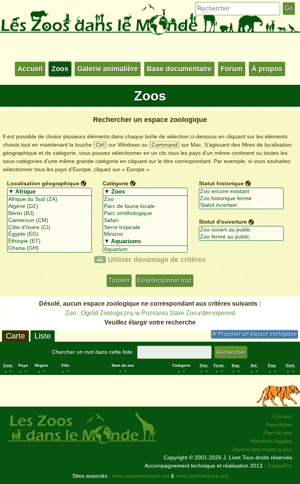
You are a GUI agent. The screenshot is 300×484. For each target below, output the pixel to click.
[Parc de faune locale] (145, 206)
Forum (232, 69)
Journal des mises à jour (262, 449)
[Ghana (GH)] (49, 248)
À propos (267, 69)
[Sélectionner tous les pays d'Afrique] (49, 192)
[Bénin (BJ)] (49, 213)
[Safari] (145, 220)
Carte (15, 336)
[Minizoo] (145, 234)
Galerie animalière (107, 69)
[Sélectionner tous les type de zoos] (145, 192)
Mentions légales (271, 441)
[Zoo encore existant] (241, 191)
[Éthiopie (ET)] (49, 241)
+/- (100, 259)
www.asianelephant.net (140, 476)
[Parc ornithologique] (145, 213)
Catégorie (116, 183)
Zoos (60, 69)
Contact (282, 416)
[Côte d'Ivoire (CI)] (49, 227)
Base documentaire (179, 69)
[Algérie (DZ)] (49, 206)
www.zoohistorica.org (202, 476)
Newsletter (279, 424)
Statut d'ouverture (223, 222)
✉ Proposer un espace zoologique (254, 334)
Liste (42, 336)
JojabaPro (279, 465)
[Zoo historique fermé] (241, 198)
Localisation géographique (43, 183)
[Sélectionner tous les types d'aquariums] (145, 242)
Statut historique (221, 183)
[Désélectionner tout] (83, 183)
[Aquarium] (145, 249)
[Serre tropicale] (145, 227)
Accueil (30, 69)
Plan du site (277, 433)
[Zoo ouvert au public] (241, 229)
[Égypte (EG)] (49, 234)
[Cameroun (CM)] (49, 220)
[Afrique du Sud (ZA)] (49, 199)
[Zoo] (145, 199)
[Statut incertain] (241, 205)
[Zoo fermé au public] (241, 236)
